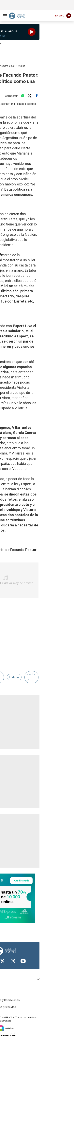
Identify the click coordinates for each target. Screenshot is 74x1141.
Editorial (14, 677)
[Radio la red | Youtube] (23, 961)
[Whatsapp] (23, 96)
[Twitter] (30, 96)
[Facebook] (36, 96)
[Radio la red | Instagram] (13, 961)
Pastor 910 (31, 677)
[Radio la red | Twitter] (2, 961)
